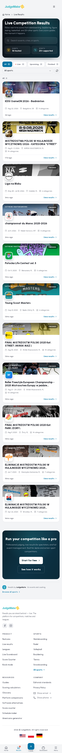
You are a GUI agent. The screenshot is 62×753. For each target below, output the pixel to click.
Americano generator (12, 718)
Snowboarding (40, 665)
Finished (53, 64)
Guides (5, 682)
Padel (35, 644)
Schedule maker (9, 713)
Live (20, 64)
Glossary (6, 693)
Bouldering (38, 654)
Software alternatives (12, 703)
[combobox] (27, 70)
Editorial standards (42, 682)
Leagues (6, 649)
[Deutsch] (39, 735)
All (6, 64)
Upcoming (36, 64)
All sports (37, 670)
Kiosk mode (7, 665)
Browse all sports (10, 592)
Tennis (36, 659)
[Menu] (54, 7)
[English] (23, 735)
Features (6, 639)
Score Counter (9, 659)
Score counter (8, 708)
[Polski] (31, 735)
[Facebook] (4, 625)
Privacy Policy (39, 687)
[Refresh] (57, 70)
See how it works (31, 569)
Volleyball (37, 649)
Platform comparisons (12, 698)
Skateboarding (40, 639)
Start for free (29, 560)
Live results (7, 644)
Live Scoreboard (9, 654)
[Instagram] (10, 625)
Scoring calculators (11, 687)
